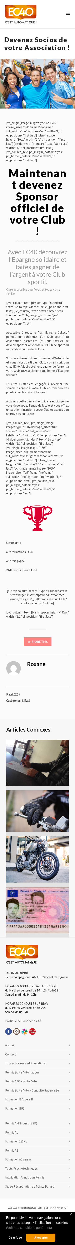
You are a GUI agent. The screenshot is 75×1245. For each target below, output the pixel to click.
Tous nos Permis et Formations (25, 1063)
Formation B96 (14, 1108)
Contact (10, 1054)
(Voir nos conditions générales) (29, 1227)
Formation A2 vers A (18, 1159)
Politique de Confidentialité (23, 1021)
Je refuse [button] (15, 1237)
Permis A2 (11, 1150)
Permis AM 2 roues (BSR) (21, 1123)
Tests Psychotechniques (21, 1168)
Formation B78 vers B (19, 1099)
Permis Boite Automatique (22, 1072)
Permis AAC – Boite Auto (21, 1081)
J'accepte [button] (41, 1237)
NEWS (26, 701)
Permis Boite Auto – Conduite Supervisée (32, 1090)
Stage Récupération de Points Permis (29, 1186)
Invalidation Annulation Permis (24, 1177)
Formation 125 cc (16, 1141)
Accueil (9, 1045)
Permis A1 (11, 1132)
